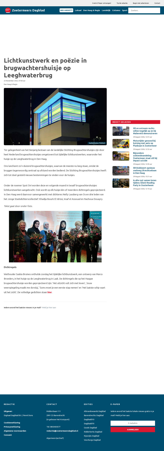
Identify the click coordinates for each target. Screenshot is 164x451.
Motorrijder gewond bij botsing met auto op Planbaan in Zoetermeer (145, 143)
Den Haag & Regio (91, 10)
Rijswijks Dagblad (91, 436)
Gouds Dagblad (90, 428)
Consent (8, 435)
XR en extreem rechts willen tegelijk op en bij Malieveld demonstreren (145, 131)
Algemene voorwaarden (15, 431)
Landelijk (106, 10)
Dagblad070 (89, 423)
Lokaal (78, 10)
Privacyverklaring (12, 427)
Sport (124, 10)
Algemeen (51, 438)
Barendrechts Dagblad (94, 415)
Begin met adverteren (141, 3)
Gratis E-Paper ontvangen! (101, 3)
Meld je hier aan (49, 307)
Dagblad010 (89, 419)
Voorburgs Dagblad (92, 440)
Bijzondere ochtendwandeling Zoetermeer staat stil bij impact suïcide (145, 157)
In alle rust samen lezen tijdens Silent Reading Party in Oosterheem (144, 183)
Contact (157, 3)
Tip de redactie (122, 3)
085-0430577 (66, 10)
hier (50, 292)
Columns (116, 10)
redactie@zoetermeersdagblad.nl (62, 431)
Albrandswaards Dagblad (95, 411)
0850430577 (55, 427)
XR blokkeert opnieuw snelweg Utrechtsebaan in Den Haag (144, 170)
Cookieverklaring (12, 423)
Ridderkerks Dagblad (93, 432)
